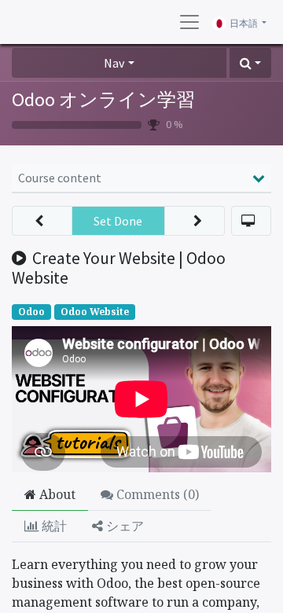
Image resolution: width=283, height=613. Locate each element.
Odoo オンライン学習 (103, 99)
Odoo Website (95, 311)
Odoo (31, 311)
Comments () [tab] (156, 494)
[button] (250, 63)
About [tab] (55, 494)
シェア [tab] (123, 525)
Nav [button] (114, 63)
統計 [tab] (53, 525)
